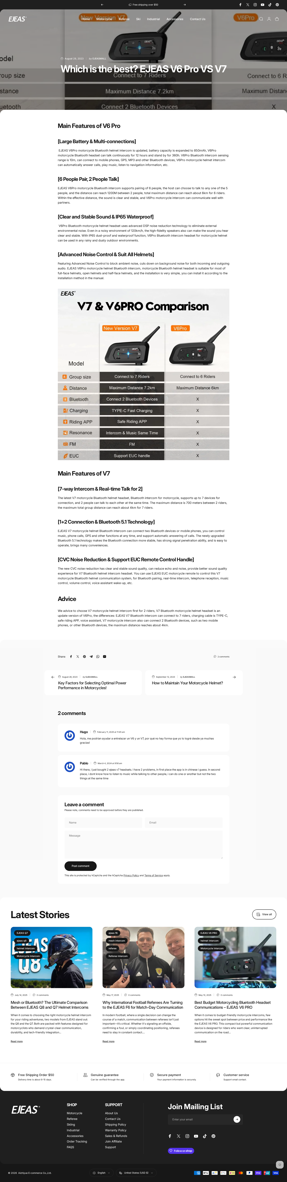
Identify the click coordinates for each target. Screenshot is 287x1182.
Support (110, 1147)
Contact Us (112, 1119)
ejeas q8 (21, 940)
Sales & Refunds (116, 1136)
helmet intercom (26, 948)
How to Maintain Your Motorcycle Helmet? (187, 682)
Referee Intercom (118, 956)
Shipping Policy (115, 1124)
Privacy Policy (131, 875)
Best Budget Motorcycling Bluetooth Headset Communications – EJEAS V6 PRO (233, 1005)
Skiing (71, 1124)
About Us (111, 1113)
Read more (17, 1041)
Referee (72, 1119)
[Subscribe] (237, 1119)
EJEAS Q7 (22, 933)
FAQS (70, 1147)
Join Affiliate (113, 1141)
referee (112, 948)
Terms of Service (153, 875)
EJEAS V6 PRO (209, 933)
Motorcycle (74, 1113)
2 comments (223, 656)
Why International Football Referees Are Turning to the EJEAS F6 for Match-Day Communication (143, 1005)
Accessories (75, 1136)
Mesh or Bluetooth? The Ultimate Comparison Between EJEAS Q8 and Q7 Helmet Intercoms (49, 1005)
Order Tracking (77, 1141)
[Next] (184, 4)
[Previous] (102, 4)
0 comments (43, 995)
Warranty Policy (115, 1130)
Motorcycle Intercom (28, 956)
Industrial (73, 1130)
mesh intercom (117, 940)
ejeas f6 (113, 933)
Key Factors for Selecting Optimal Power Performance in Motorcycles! (92, 685)
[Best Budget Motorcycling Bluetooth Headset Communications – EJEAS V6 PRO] (235, 957)
